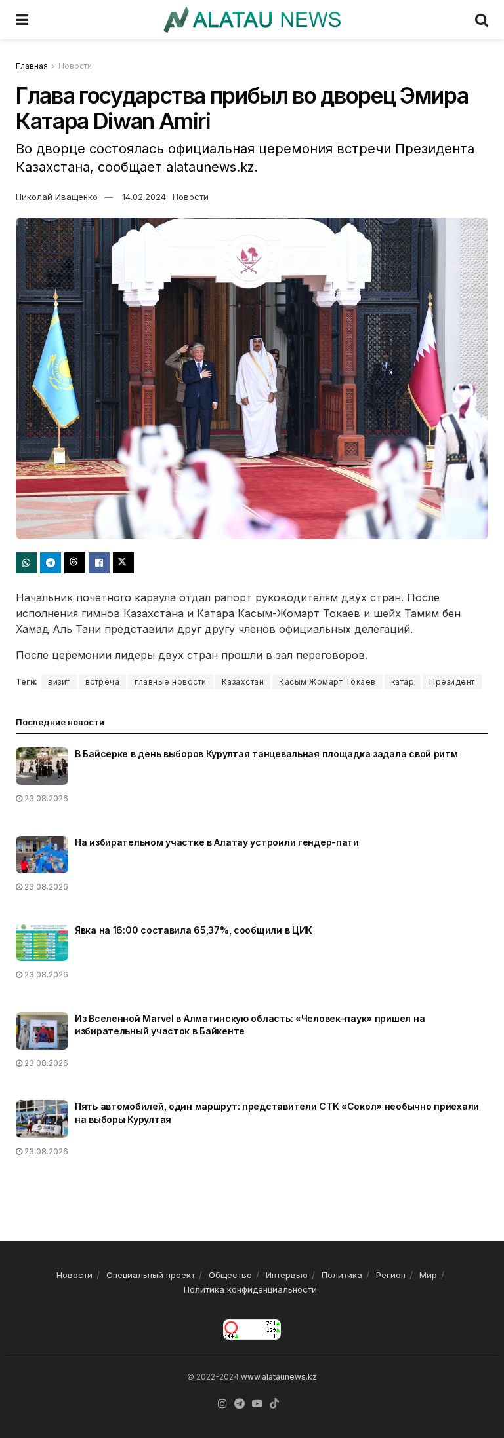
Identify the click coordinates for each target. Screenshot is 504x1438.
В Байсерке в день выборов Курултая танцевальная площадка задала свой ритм (266, 753)
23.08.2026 (45, 798)
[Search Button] (481, 19)
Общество (230, 1275)
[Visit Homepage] (252, 20)
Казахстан (243, 682)
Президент (452, 682)
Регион (391, 1275)
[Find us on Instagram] (222, 1404)
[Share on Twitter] (123, 562)
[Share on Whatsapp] (26, 562)
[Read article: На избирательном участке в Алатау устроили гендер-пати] (42, 854)
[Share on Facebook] (99, 562)
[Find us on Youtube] (257, 1404)
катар (403, 682)
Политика (342, 1275)
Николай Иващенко (57, 196)
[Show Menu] (22, 19)
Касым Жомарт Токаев (327, 682)
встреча (102, 682)
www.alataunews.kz (279, 1377)
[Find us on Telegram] (239, 1404)
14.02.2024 (144, 196)
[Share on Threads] (74, 562)
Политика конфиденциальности (250, 1289)
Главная (32, 66)
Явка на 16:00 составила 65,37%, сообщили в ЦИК (193, 930)
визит (59, 682)
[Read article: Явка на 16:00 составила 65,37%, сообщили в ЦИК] (42, 942)
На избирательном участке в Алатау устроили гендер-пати (217, 842)
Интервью (287, 1275)
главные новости (171, 682)
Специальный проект (150, 1275)
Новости (75, 66)
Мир (428, 1275)
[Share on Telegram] (50, 562)
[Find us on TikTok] (274, 1404)
